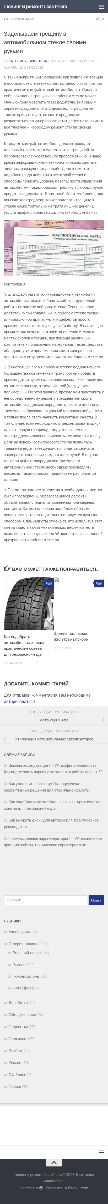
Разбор (15, 1050)
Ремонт (15, 1062)
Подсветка (18, 1026)
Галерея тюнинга (24, 943)
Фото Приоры (24, 988)
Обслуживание (20, 19)
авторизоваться (19, 701)
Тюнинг (15, 1086)
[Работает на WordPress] (41, 1188)
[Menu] (101, 6)
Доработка (18, 1002)
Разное (19, 964)
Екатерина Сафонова (26, 61)
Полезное (17, 1038)
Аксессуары (20, 931)
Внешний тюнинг (27, 953)
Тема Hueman (78, 1188)
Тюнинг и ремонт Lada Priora (35, 6)
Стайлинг (17, 1074)
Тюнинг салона (26, 976)
